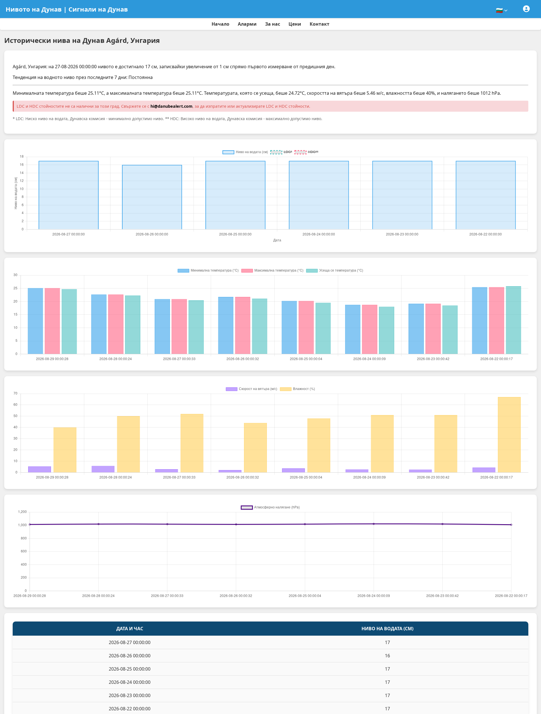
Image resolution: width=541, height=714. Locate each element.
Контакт (319, 24)
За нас (272, 24)
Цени (295, 24)
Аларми (247, 24)
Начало (220, 24)
